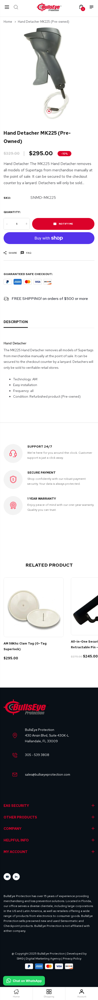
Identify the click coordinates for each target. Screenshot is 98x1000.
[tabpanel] (49, 73)
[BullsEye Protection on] (16, 876)
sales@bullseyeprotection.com (47, 774)
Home (8, 22)
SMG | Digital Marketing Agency (39, 958)
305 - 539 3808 (37, 755)
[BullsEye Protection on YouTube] (7, 876)
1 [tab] (49, 111)
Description (16, 322)
